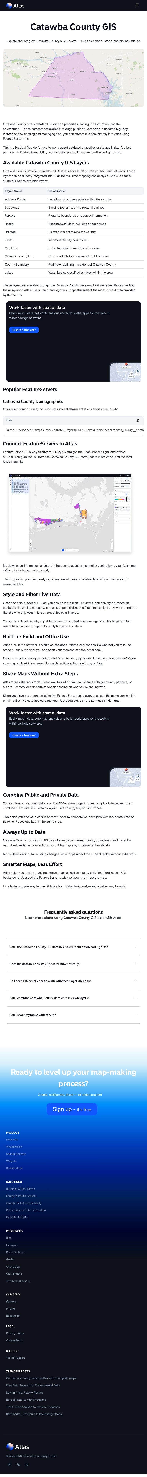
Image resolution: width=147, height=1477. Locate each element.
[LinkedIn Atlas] (9, 1464)
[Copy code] (138, 420)
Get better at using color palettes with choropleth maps (41, 1378)
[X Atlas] (18, 1464)
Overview (12, 1139)
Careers (11, 1301)
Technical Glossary (18, 1280)
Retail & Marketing (17, 1217)
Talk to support (15, 1357)
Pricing (10, 1308)
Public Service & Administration (26, 1210)
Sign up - (72, 1109)
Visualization (14, 1146)
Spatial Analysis (16, 1153)
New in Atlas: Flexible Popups (24, 1392)
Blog (9, 1237)
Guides (10, 1259)
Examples (12, 1245)
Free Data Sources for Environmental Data (33, 1385)
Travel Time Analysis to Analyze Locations (33, 1406)
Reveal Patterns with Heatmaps (26, 1399)
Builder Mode (14, 1168)
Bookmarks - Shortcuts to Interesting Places (34, 1414)
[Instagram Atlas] (26, 1464)
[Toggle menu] (137, 5)
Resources (12, 1315)
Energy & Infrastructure (21, 1195)
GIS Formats (14, 1273)
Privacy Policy (15, 1333)
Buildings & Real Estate (20, 1188)
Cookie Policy (14, 1340)
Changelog (13, 1266)
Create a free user (24, 329)
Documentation (15, 1252)
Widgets (11, 1161)
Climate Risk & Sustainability (24, 1203)
